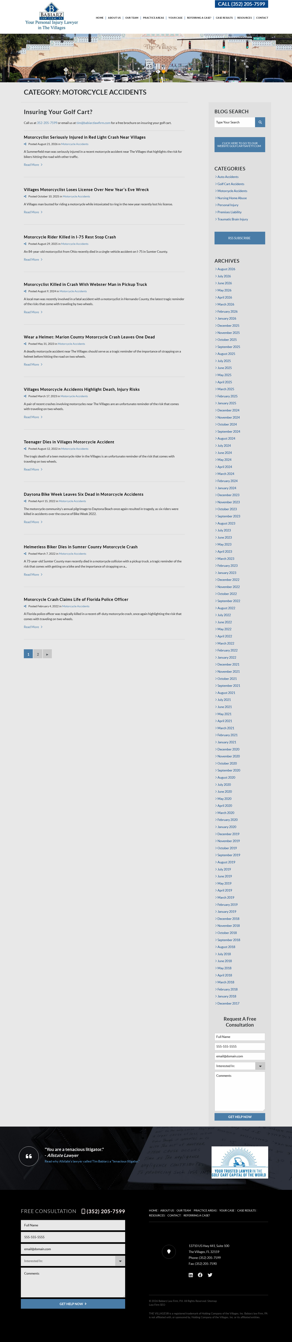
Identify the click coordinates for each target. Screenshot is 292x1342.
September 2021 (229, 685)
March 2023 (226, 558)
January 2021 (227, 742)
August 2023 (226, 523)
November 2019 (229, 841)
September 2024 (229, 431)
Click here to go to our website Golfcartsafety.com (239, 145)
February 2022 (228, 650)
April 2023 (225, 551)
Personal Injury (228, 205)
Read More (31, 164)
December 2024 (228, 410)
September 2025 (229, 347)
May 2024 (224, 459)
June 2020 (225, 791)
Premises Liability (230, 212)
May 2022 (224, 629)
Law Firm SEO (157, 1304)
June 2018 (225, 961)
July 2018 (224, 954)
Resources (244, 18)
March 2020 (226, 813)
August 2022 (226, 608)
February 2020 (228, 819)
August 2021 (226, 693)
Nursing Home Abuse (232, 198)
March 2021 (226, 728)
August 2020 (226, 777)
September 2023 (229, 516)
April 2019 (225, 890)
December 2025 (228, 325)
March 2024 (226, 474)
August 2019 (226, 862)
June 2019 (225, 876)
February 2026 (228, 311)
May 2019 (224, 883)
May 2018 (224, 968)
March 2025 (226, 389)
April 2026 (225, 297)
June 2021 (225, 707)
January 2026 (227, 318)
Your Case (175, 18)
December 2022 (228, 579)
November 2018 (229, 925)
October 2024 (227, 424)
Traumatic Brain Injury (233, 219)
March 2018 (226, 982)
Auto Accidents (228, 177)
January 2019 (227, 911)
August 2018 (226, 947)
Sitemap (212, 1301)
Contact (262, 18)
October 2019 (227, 848)
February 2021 (228, 735)
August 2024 (226, 438)
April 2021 (225, 721)
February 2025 (228, 396)
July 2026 (224, 276)
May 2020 (224, 798)
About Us (114, 18)
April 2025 (225, 382)
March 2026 (226, 304)
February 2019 (228, 904)
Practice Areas (153, 18)
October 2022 (227, 594)
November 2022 (229, 587)
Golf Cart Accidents (231, 184)
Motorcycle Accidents (74, 144)
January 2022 (227, 657)
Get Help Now (240, 1117)
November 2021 (229, 671)
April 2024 (225, 467)
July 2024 (224, 445)
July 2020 (224, 784)
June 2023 (225, 537)
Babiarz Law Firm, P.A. (171, 1301)
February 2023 (228, 565)
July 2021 (224, 699)
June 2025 (225, 368)
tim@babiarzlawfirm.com (93, 123)
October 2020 (227, 763)
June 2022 (225, 622)
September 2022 (229, 601)
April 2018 (225, 975)
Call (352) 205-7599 (241, 4)
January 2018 (227, 996)
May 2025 (224, 375)
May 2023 (224, 544)
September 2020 (229, 770)
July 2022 (224, 615)
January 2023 (227, 572)
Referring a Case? (197, 1215)
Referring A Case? (199, 18)
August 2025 (226, 353)
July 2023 (224, 530)
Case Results (224, 18)
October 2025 (227, 339)
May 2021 (224, 714)
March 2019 (226, 897)
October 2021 (227, 678)
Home (100, 18)
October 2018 (227, 933)
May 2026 (224, 290)
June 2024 (225, 452)
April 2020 (225, 805)
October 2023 (227, 509)
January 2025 (227, 403)
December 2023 (228, 495)
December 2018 (228, 918)
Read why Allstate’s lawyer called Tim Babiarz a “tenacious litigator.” (92, 1161)
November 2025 (229, 332)
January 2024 (227, 488)
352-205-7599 (47, 123)
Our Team (131, 18)
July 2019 (224, 869)
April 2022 (225, 636)
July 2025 (224, 361)
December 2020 (228, 749)
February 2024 (228, 481)
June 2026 (225, 283)
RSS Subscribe (239, 238)
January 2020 (227, 827)
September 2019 (229, 855)
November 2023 (229, 502)
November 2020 (229, 756)
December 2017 (228, 1003)
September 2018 (229, 940)
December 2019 (228, 834)
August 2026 (226, 269)
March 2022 (226, 643)
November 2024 (229, 417)
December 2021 (228, 664)
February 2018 (228, 989)
